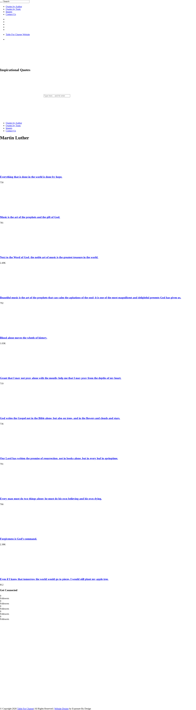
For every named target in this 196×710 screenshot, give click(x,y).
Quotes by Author (14, 6)
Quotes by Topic (13, 9)
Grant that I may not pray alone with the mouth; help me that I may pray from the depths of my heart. (60, 378)
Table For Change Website (18, 34)
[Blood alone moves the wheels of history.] (18, 332)
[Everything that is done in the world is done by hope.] (18, 171)
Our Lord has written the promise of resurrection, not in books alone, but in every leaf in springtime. (59, 458)
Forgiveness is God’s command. (18, 538)
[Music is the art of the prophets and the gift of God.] (18, 211)
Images (9, 12)
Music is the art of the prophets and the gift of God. (30, 217)
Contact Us (11, 14)
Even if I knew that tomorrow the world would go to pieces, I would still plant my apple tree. (54, 579)
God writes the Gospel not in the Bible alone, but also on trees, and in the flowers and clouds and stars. (60, 418)
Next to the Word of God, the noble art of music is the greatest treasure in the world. (49, 257)
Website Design (61, 708)
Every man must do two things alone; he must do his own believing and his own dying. (51, 498)
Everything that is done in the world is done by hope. (31, 176)
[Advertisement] (21, 663)
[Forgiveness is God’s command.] (18, 533)
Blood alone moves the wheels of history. (23, 337)
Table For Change (25, 708)
